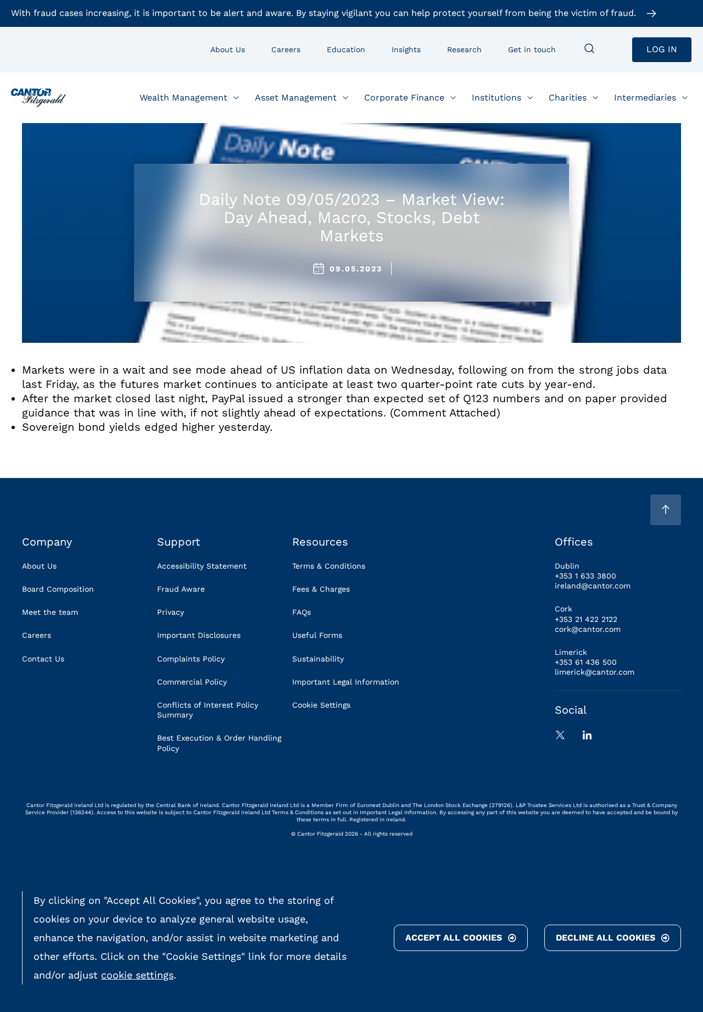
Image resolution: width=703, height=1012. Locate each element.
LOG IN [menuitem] (661, 49)
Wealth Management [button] (183, 97)
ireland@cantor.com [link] (593, 585)
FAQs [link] (301, 612)
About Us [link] (39, 565)
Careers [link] (36, 635)
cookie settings (137, 975)
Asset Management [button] (296, 97)
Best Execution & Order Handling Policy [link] (219, 742)
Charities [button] (568, 97)
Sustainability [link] (318, 658)
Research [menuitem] (464, 49)
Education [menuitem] (346, 49)
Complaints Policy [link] (191, 658)
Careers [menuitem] (285, 49)
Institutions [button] (496, 97)
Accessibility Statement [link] (202, 565)
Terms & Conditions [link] (328, 565)
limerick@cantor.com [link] (594, 672)
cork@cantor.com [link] (588, 629)
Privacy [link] (170, 612)
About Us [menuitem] (227, 49)
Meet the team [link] (50, 612)
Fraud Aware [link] (181, 589)
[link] (38, 97)
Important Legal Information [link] (345, 681)
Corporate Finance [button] (404, 97)
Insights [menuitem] (406, 49)
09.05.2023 (356, 268)
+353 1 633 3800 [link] (585, 575)
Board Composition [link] (58, 589)
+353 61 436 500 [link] (586, 662)
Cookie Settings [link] (321, 704)
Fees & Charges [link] (321, 589)
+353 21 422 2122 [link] (586, 619)
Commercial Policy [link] (192, 681)
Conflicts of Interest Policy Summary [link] (207, 709)
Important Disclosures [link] (199, 635)
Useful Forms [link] (317, 635)
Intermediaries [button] (645, 97)
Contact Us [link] (43, 658)
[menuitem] (589, 49)
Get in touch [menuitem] (532, 49)
